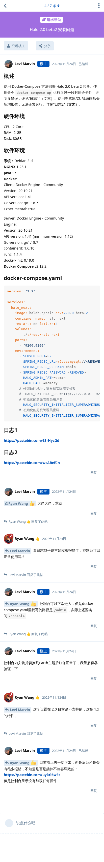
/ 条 (50, 5)
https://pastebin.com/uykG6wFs (32, 774)
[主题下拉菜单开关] (99, 6)
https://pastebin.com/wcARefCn (32, 462)
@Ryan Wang (17, 503)
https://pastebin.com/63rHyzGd (31, 440)
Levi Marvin (20, 550)
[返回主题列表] (5, 6)
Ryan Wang (20, 603)
